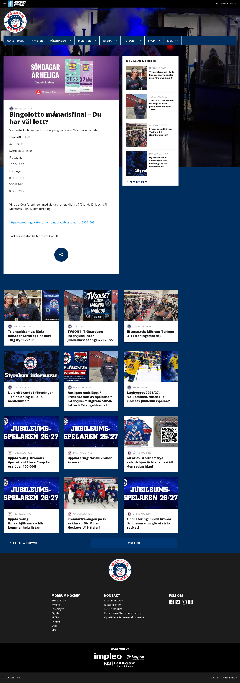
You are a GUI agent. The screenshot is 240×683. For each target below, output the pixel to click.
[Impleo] (108, 656)
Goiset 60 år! (15, 40)
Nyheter (37, 40)
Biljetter (84, 40)
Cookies (215, 677)
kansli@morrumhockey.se (127, 613)
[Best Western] (120, 663)
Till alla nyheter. (25, 543)
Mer (170, 40)
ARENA (107, 40)
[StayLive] (136, 656)
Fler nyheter (138, 182)
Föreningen (58, 40)
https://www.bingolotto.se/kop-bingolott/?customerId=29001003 (51, 222)
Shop (151, 40)
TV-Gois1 (130, 40)
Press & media (230, 677)
